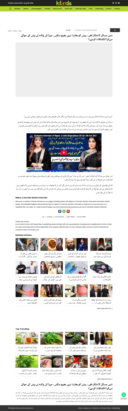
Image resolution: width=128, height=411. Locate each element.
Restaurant (57, 9)
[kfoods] (64, 3)
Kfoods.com (29, 408)
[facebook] (113, 3)
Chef (90, 9)
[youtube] (119, 3)
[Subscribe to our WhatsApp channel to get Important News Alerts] (124, 395)
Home (80, 408)
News (50, 217)
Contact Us (96, 408)
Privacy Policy (106, 408)
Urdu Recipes (36, 9)
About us (87, 408)
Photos (109, 9)
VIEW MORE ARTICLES (104, 308)
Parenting (99, 9)
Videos (25, 9)
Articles (47, 9)
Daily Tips (68, 9)
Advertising (116, 408)
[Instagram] (116, 3)
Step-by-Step (80, 9)
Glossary (118, 9)
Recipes (17, 9)
